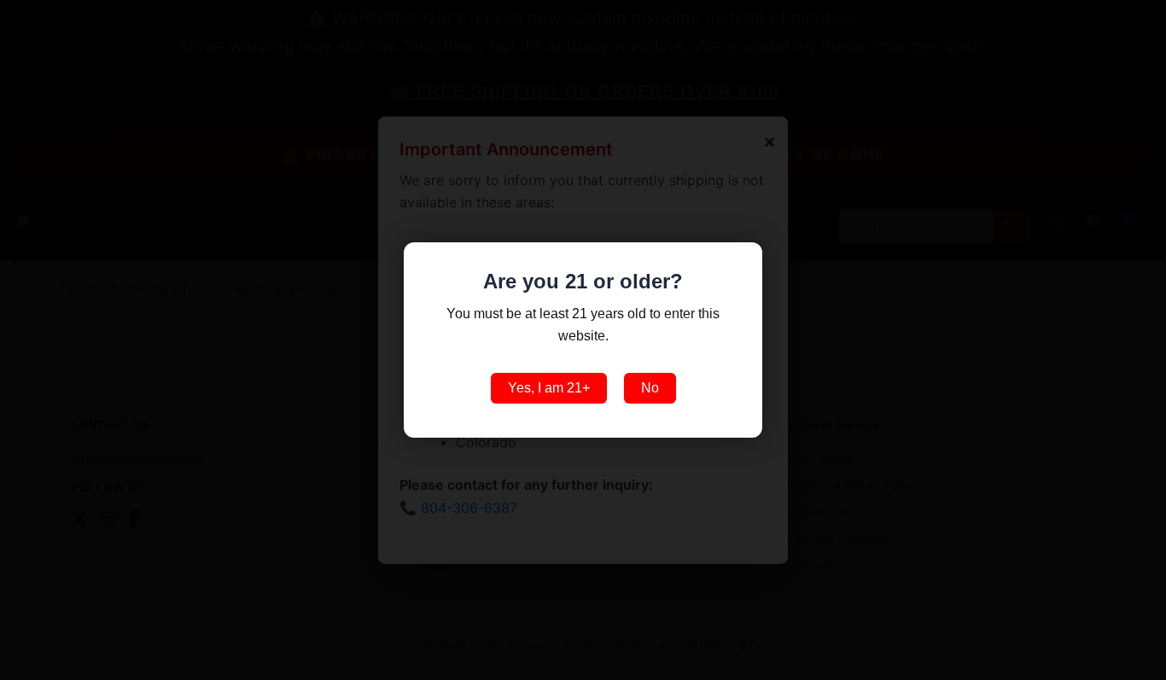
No (650, 388)
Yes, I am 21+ (549, 388)
